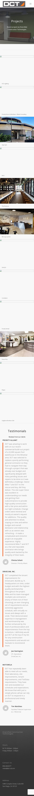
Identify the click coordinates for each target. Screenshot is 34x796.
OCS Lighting (5, 83)
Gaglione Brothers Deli (8, 420)
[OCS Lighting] (17, 68)
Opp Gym (4, 145)
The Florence (5, 206)
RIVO (3, 175)
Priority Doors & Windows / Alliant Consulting (14, 114)
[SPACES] (17, 252)
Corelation (5, 298)
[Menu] (30, 4)
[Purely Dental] (17, 313)
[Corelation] (17, 283)
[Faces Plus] (17, 344)
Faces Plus (5, 359)
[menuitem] (30, 4)
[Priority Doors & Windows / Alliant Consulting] (17, 99)
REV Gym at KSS (6, 237)
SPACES (4, 267)
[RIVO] (17, 160)
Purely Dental (5, 329)
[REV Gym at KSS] (17, 221)
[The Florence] (17, 191)
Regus (3, 390)
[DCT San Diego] (14, 3)
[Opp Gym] (17, 129)
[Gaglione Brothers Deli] (17, 405)
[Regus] (17, 374)
